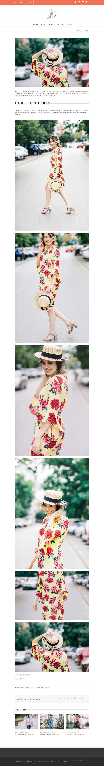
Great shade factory (63, 761)
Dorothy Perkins (25, 675)
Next (86, 30)
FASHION (39, 687)
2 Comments (80, 734)
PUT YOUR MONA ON (46, 732)
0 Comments (46, 687)
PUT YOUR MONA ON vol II (23, 732)
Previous (80, 30)
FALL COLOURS (70, 732)
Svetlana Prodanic (22, 687)
